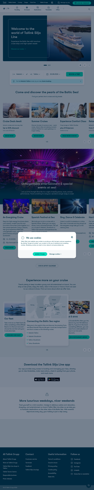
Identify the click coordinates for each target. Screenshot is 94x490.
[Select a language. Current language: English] (72, 237)
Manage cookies (54, 254)
